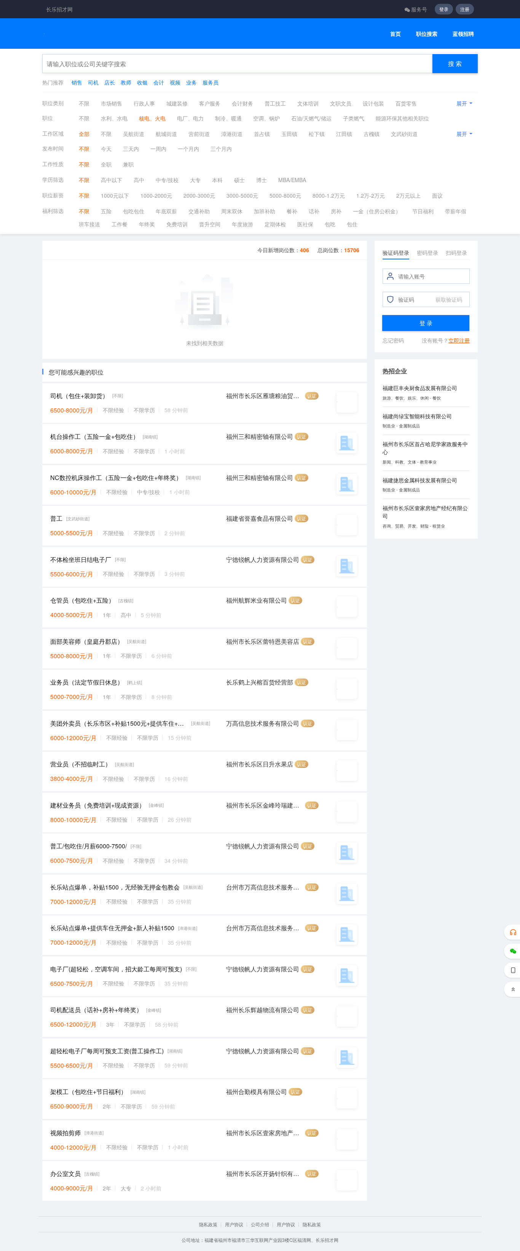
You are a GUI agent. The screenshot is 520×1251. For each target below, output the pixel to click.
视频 (175, 82)
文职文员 (340, 103)
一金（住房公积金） (377, 211)
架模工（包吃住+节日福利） (88, 1091)
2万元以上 (408, 195)
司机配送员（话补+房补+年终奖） (96, 1009)
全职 (106, 164)
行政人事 (144, 103)
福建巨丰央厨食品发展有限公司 (420, 388)
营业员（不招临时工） (80, 764)
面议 (437, 195)
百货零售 (406, 103)
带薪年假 (455, 211)
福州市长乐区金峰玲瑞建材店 (264, 805)
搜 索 (455, 63)
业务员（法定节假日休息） (86, 682)
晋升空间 (209, 224)
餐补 (292, 211)
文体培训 (308, 103)
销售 (77, 82)
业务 (191, 82)
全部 (84, 134)
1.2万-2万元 (370, 195)
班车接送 (89, 224)
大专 (195, 180)
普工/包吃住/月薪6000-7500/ (88, 845)
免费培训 (177, 224)
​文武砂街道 (404, 134)
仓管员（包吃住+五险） (82, 600)
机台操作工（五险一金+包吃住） (94, 436)
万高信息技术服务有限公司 (262, 723)
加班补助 (264, 211)
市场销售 (111, 103)
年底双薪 (166, 211)
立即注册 (459, 340)
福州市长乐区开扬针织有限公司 (264, 1173)
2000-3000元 (199, 195)
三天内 (131, 148)
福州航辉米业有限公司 (256, 600)
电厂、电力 (190, 118)
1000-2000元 (156, 195)
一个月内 (188, 148)
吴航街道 (133, 134)
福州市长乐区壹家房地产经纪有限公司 (264, 1132)
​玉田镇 (289, 134)
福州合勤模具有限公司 (256, 1091)
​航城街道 (166, 134)
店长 (109, 82)
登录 (443, 9)
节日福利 (423, 211)
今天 (106, 148)
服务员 (211, 82)
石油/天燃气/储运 (311, 118)
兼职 (128, 164)
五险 (106, 211)
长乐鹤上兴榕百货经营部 (259, 682)
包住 (352, 224)
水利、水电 (114, 118)
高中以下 (111, 180)
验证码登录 (396, 252)
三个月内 (221, 148)
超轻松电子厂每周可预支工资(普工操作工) (107, 1050)
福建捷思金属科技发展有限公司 (420, 480)
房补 (336, 211)
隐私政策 (208, 1224)
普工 (56, 518)
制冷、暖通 (228, 118)
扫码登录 (456, 252)
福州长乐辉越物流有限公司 (262, 1009)
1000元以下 (115, 195)
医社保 (305, 224)
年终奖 (147, 224)
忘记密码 (393, 340)
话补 (314, 211)
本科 (217, 180)
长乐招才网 (59, 9)
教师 (126, 82)
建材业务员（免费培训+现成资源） (97, 805)
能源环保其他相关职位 (402, 118)
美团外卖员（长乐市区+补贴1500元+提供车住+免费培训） (118, 723)
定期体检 (275, 224)
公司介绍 (260, 1224)
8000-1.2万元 (329, 195)
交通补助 (199, 211)
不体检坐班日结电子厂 (80, 559)
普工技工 (275, 103)
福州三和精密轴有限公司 (259, 436)
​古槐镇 (372, 134)
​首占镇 (262, 134)
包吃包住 (133, 211)
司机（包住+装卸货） (79, 395)
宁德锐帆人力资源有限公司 (262, 559)
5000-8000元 (285, 195)
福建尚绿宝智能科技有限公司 (417, 416)
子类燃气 (353, 118)
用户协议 (234, 1224)
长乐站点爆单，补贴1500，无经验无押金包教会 (115, 887)
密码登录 (427, 252)
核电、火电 (152, 118)
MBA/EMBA (292, 180)
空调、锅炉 (266, 118)
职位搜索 (426, 33)
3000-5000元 (242, 195)
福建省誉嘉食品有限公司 (259, 518)
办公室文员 (65, 1173)
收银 (142, 82)
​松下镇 (317, 134)
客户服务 (209, 103)
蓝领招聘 (463, 33)
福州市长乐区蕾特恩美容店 (262, 641)
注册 (464, 9)
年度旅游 (242, 224)
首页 (395, 33)
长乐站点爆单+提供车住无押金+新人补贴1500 (112, 927)
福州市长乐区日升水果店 (259, 764)
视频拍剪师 (65, 1132)
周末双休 (231, 211)
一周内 (158, 148)
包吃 (330, 224)
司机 (93, 82)
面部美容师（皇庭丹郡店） (86, 641)
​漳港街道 (231, 134)
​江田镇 (344, 134)
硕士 (239, 180)
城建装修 (177, 103)
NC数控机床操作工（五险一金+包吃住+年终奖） (116, 477)
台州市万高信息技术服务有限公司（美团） (264, 887)
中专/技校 (167, 180)
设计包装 (373, 103)
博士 (261, 180)
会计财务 (242, 103)
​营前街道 (199, 134)
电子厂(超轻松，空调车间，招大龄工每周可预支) (116, 969)
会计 (158, 82)
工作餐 (120, 224)
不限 (84, 103)
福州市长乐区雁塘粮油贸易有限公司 (264, 395)
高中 (139, 180)
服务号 (419, 9)
